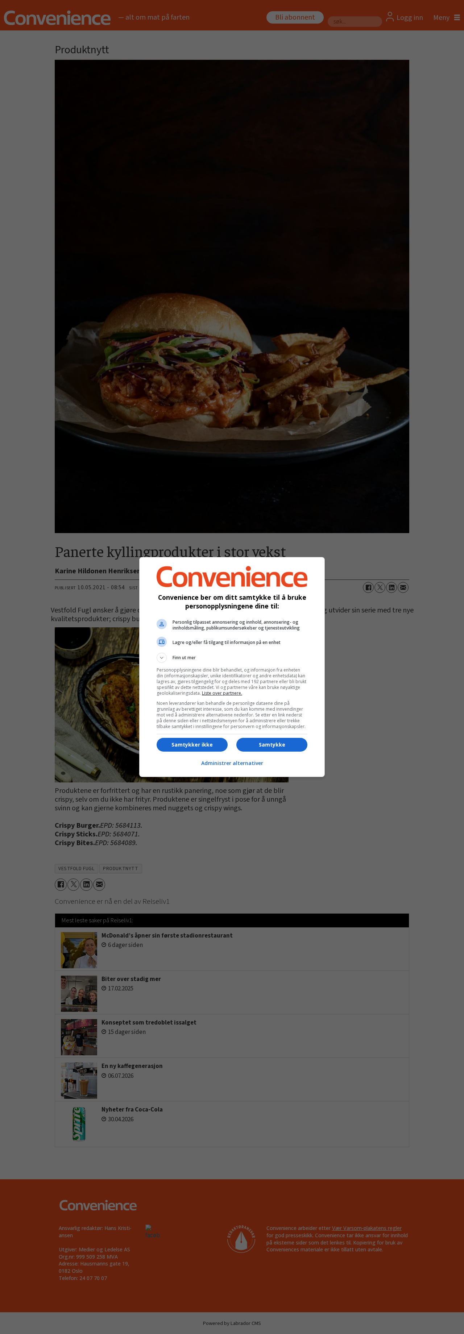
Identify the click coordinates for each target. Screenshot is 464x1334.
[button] (232, 658)
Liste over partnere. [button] (222, 693)
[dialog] (232, 667)
